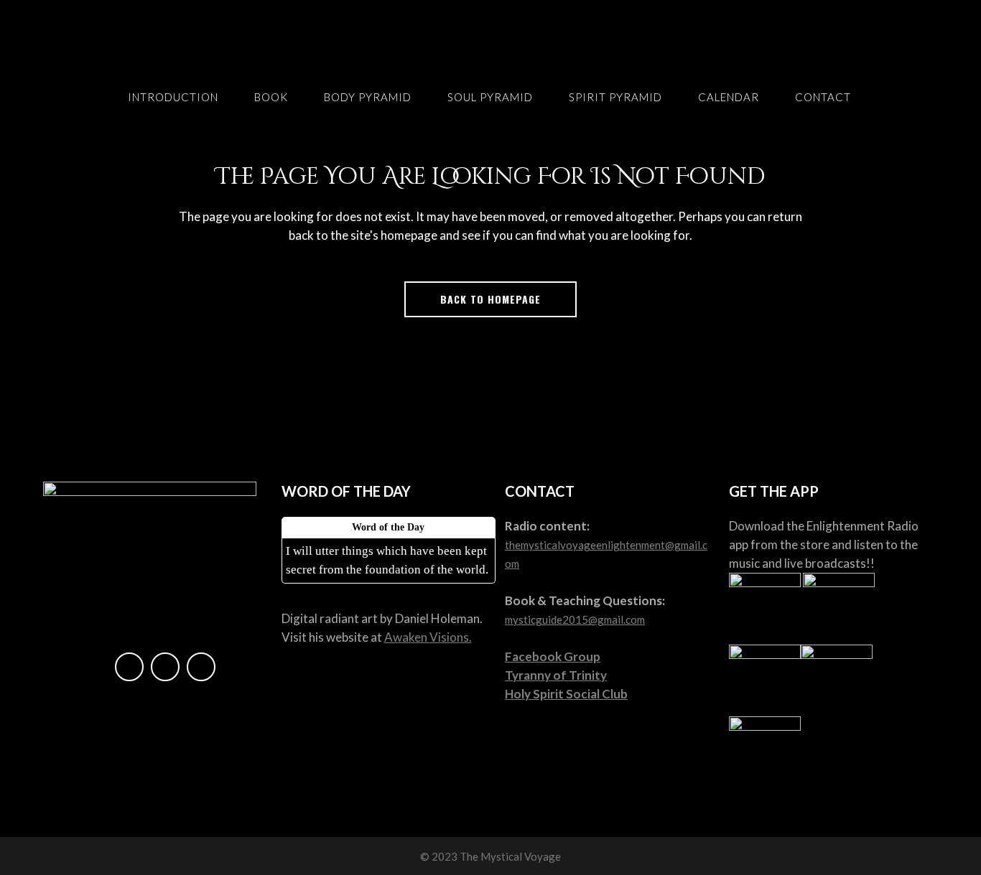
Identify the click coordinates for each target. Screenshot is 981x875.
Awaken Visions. (428, 637)
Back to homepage (490, 299)
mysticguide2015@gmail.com (575, 619)
